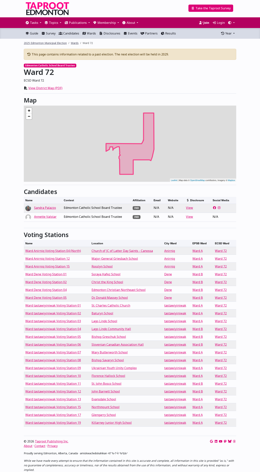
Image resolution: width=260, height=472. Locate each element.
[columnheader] (43, 200)
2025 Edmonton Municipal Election (45, 43)
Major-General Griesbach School (115, 258)
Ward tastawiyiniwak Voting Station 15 (53, 407)
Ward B (197, 274)
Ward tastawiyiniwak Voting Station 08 (53, 360)
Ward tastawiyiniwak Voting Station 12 (53, 391)
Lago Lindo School (104, 321)
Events (132, 33)
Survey (50, 33)
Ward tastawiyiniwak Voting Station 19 (53, 423)
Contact (39, 446)
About (28, 446)
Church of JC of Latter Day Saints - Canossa (122, 251)
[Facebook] (214, 208)
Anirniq (169, 251)
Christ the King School (107, 282)
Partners (151, 33)
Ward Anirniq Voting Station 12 (47, 258)
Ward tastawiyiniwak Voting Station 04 (53, 329)
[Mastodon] (225, 441)
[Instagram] (219, 208)
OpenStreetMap (197, 180)
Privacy (52, 446)
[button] (231, 22)
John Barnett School (106, 391)
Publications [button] (78, 23)
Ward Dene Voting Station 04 (46, 290)
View (189, 208)
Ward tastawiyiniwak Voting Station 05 (53, 337)
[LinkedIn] (216, 441)
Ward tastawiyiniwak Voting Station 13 (53, 399)
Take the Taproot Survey (213, 8)
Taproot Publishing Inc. (51, 441)
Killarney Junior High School (112, 423)
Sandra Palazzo (45, 208)
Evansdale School (104, 399)
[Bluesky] (230, 441)
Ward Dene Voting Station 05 (46, 298)
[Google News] (211, 441)
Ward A (197, 251)
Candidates (70, 33)
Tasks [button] (34, 23)
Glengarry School (104, 415)
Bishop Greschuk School (109, 337)
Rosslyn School (102, 266)
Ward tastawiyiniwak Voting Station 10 (53, 376)
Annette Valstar (45, 217)
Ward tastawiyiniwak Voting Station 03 (53, 321)
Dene (168, 274)
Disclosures (111, 33)
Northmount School (106, 407)
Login (220, 23)
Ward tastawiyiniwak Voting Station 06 (53, 344)
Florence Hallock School (108, 376)
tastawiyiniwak (175, 305)
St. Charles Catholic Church (111, 305)
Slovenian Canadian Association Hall (118, 344)
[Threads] (234, 441)
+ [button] (29, 110)
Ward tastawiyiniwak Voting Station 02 (53, 313)
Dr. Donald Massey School (110, 298)
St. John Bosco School (106, 383)
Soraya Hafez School (106, 274)
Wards (91, 33)
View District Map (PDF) (45, 88)
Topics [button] (53, 23)
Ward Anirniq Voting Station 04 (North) (53, 251)
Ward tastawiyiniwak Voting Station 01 (53, 305)
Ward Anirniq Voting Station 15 (47, 266)
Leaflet (174, 180)
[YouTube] (221, 441)
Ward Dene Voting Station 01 (46, 274)
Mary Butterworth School (110, 352)
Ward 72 (221, 251)
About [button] (131, 23)
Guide (33, 33)
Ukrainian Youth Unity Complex (114, 368)
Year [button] (228, 33)
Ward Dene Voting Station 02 (46, 282)
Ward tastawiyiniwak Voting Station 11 (53, 383)
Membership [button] (107, 23)
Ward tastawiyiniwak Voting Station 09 (53, 368)
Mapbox (231, 180)
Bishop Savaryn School (108, 360)
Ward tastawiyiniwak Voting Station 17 (53, 415)
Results (170, 33)
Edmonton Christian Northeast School (119, 290)
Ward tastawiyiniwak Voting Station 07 (53, 352)
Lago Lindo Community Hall (111, 329)
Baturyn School (102, 313)
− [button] (29, 116)
